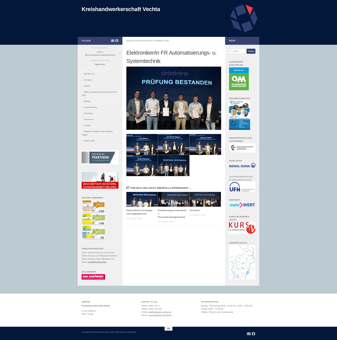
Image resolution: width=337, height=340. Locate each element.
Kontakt (87, 125)
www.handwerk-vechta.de (160, 315)
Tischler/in (195, 210)
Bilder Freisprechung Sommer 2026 (147, 41)
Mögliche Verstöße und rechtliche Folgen (97, 133)
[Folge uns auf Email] (112, 40)
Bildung (87, 101)
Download (88, 113)
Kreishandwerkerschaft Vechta (121, 9)
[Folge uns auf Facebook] (116, 40)
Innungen (88, 80)
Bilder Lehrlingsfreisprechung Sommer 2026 (99, 93)
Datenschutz (89, 141)
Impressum (89, 119)
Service (87, 86)
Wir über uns (89, 74)
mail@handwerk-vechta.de (159, 312)
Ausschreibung (90, 107)
